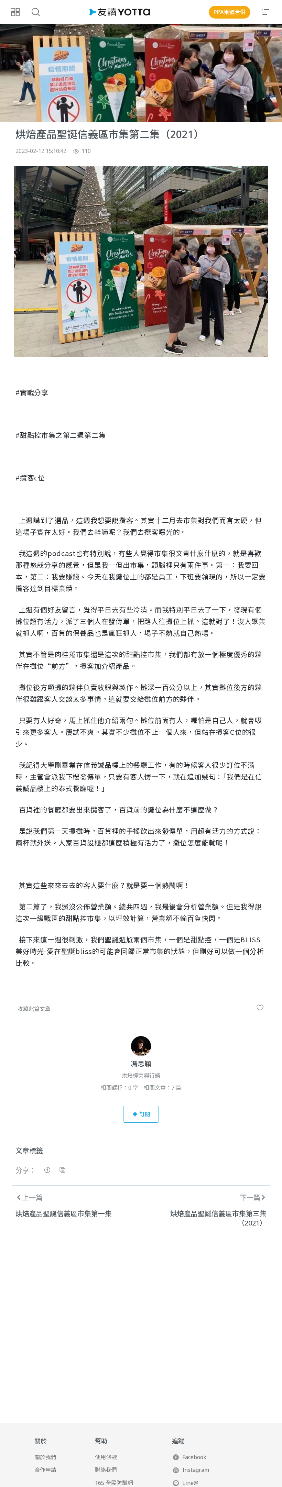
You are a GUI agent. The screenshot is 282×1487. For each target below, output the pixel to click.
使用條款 (106, 1457)
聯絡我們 (106, 1470)
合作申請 (45, 1470)
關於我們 (45, 1457)
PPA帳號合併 (230, 12)
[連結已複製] (62, 1171)
